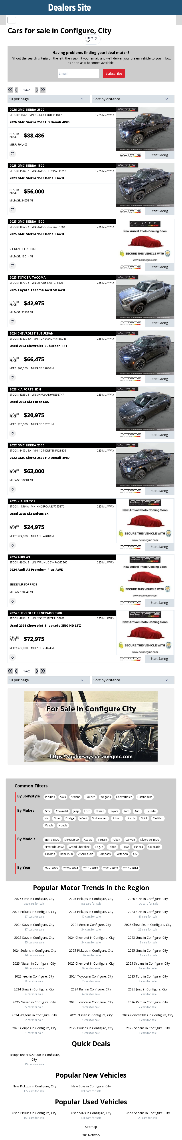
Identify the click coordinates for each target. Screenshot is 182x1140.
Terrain (102, 840)
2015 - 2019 (90, 868)
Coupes (90, 797)
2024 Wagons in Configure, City (34, 1017)
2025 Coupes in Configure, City (91, 1030)
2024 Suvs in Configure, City (34, 926)
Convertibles (124, 797)
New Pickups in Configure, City (34, 1088)
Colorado (154, 847)
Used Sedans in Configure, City (148, 1115)
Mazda (49, 825)
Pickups (50, 797)
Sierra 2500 (71, 840)
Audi (137, 811)
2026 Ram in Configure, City (148, 1004)
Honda (63, 825)
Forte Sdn (122, 854)
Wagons (106, 797)
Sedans (75, 797)
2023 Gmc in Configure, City (148, 939)
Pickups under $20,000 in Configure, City (34, 1059)
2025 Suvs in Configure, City (34, 939)
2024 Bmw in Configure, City (34, 991)
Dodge (69, 818)
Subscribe (114, 73)
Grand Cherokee (79, 847)
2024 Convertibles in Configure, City (147, 1017)
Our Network (91, 1135)
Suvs (63, 797)
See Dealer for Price (23, 249)
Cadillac (158, 818)
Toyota (113, 811)
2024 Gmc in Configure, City (91, 926)
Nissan (100, 811)
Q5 (135, 854)
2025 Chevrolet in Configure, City (91, 965)
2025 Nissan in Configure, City (34, 1004)
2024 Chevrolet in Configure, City (91, 939)
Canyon (130, 840)
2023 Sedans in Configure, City (148, 965)
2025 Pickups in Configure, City (91, 952)
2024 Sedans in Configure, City (34, 952)
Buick (144, 818)
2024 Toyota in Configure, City (91, 978)
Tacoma (50, 854)
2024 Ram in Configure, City (91, 991)
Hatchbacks (144, 797)
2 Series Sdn (85, 854)
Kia (47, 818)
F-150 (125, 847)
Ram (126, 811)
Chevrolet (62, 811)
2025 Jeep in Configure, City (148, 991)
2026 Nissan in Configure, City (91, 1017)
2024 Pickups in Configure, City (34, 914)
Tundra (138, 847)
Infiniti (83, 818)
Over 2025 (51, 868)
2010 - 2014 (130, 868)
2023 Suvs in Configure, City (148, 914)
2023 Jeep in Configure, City (34, 978)
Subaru (117, 818)
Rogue (99, 847)
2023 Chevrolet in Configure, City (147, 926)
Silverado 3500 (54, 847)
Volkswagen (99, 818)
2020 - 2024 (70, 868)
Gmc (48, 811)
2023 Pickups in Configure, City (91, 914)
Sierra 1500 (52, 840)
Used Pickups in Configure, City (34, 1115)
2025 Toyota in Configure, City (91, 1004)
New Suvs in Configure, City (91, 1088)
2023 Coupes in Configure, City (34, 1030)
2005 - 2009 (110, 868)
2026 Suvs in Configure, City (148, 901)
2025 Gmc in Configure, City (148, 952)
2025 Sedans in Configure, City (148, 1030)
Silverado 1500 (149, 840)
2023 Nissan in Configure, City (34, 965)
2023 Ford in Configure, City (148, 978)
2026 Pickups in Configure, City (91, 901)
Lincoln (131, 818)
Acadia (88, 840)
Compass (105, 854)
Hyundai (151, 811)
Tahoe (112, 847)
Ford (87, 811)
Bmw (57, 818)
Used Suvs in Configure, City (91, 1115)
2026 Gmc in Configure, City (34, 901)
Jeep (76, 811)
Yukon (116, 840)
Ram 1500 (66, 854)
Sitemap (91, 1127)
